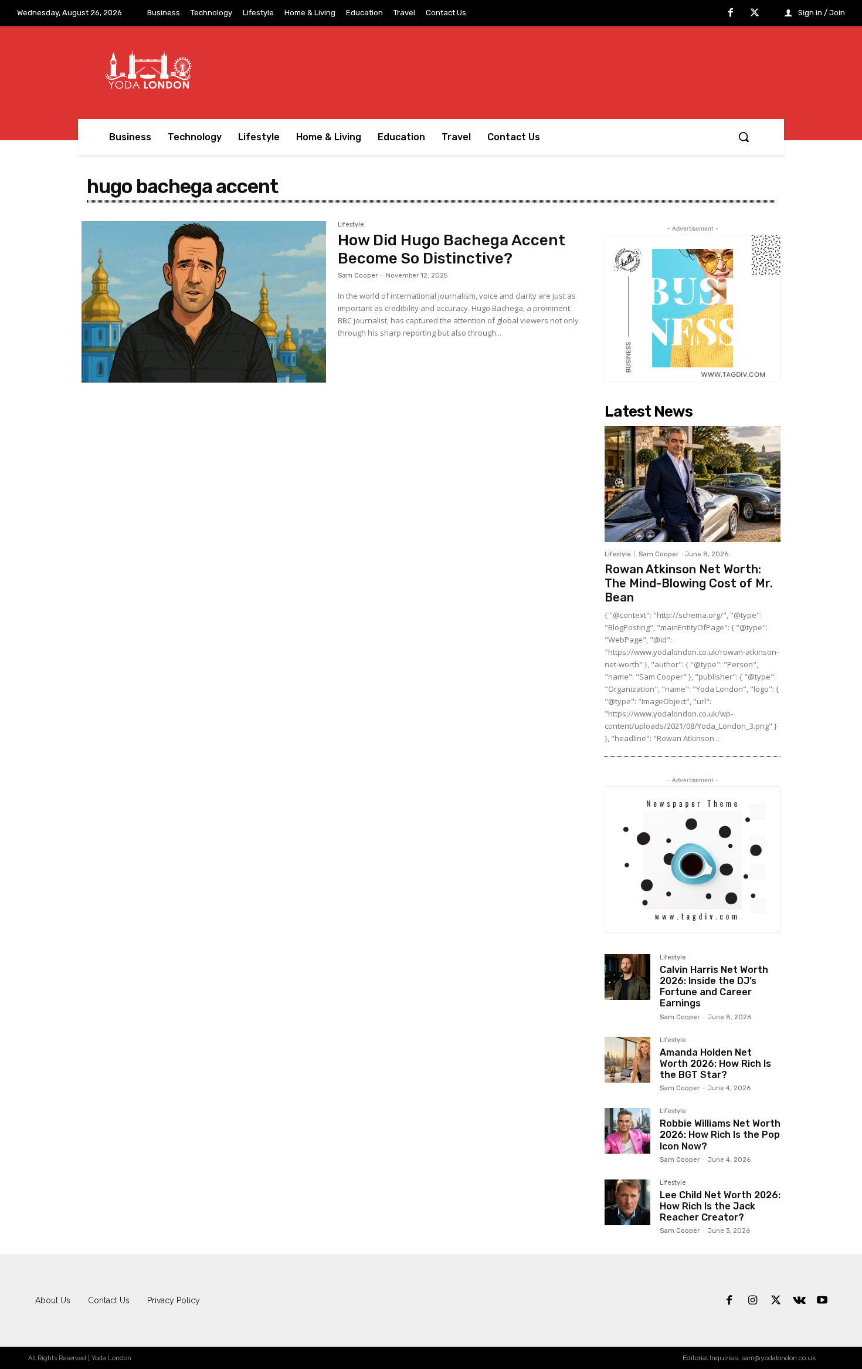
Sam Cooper (358, 275)
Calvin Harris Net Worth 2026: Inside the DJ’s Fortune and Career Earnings (714, 986)
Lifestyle (351, 224)
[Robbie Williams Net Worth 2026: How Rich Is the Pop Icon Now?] (627, 1131)
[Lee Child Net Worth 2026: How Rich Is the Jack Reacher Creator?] (627, 1202)
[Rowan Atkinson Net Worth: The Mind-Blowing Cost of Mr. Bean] (692, 484)
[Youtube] (822, 1301)
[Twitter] (754, 13)
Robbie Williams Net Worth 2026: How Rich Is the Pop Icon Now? (720, 1134)
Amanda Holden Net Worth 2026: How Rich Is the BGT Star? (715, 1063)
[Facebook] (730, 13)
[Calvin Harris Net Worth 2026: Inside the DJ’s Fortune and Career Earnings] (627, 977)
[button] (743, 136)
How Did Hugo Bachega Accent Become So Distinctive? (451, 249)
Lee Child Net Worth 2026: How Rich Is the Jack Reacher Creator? (720, 1206)
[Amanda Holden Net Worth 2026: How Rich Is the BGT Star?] (627, 1060)
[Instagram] (753, 1301)
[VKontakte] (799, 1301)
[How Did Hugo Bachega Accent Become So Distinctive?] (204, 302)
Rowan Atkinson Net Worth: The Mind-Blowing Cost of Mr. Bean (689, 583)
